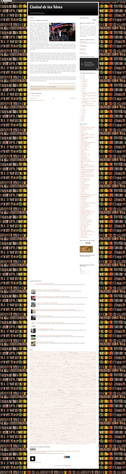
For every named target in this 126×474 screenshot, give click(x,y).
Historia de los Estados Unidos (58, 391)
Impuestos (42, 396)
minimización (94, 409)
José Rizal (54, 401)
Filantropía (52, 383)
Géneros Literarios (37, 386)
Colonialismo (41, 364)
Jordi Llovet (82, 399)
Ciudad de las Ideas (46, 6)
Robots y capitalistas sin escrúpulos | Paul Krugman (45, 341)
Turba (35, 441)
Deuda (35, 374)
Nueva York (52, 416)
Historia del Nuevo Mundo (85, 391)
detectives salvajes (90, 372)
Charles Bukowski (35, 361)
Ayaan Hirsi (79, 356)
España (92, 378)
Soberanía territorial (87, 435)
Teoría (62, 437)
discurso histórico (42, 375)
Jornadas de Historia (41, 401)
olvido (92, 416)
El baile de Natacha (40, 377)
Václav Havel (53, 442)
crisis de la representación (80, 367)
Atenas (88, 355)
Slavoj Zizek (76, 435)
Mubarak (85, 412)
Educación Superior (90, 376)
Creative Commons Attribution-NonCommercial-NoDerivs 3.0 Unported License (65, 451)
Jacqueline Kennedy (73, 398)
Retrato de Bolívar (39, 430)
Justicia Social (49, 402)
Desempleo (77, 372)
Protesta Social (56, 425)
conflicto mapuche (57, 365)
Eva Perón (94, 381)
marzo (83, 110)
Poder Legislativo (58, 422)
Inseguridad (42, 397)
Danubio (57, 370)
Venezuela (57, 442)
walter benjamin (64, 443)
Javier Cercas (89, 398)
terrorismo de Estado (76, 437)
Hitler (45, 393)
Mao (38, 407)
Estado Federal (82, 380)
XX (87, 443)
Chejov (56, 361)
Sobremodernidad (33, 436)
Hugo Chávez (64, 393)
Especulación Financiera (50, 380)
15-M (39, 351)
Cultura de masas (91, 369)
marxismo (76, 407)
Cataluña (86, 360)
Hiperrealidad (44, 390)
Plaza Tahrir (34, 422)
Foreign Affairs (83, 152)
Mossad (45, 412)
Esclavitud (55, 378)
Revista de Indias (84, 218)
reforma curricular (33, 428)
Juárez (92, 401)
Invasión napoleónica (93, 397)
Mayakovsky (42, 408)
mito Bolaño (49, 411)
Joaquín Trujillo (82, 45)
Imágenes (68, 395)
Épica (40, 378)
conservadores (94, 365)
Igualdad (39, 395)
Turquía (37, 441)
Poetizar (81, 422)
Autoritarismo (75, 356)
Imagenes (58, 88)
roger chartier (94, 431)
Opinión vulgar (37, 417)
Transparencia (88, 440)
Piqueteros (93, 420)
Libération (83, 191)
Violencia (31, 443)
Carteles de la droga (73, 360)
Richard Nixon (57, 431)
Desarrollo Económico (53, 372)
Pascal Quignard (42, 419)
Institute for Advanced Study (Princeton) (88, 169)
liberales (76, 403)
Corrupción (31, 367)
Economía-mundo (49, 376)
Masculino (79, 407)
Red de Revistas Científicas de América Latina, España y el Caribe (88, 212)
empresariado (84, 377)
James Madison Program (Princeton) (87, 170)
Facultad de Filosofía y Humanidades (62, 382)
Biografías (84, 357)
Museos (50, 413)
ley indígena (56, 403)
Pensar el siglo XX (40, 420)
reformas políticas (52, 428)
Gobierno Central (76, 386)
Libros (75, 405)
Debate (81, 370)
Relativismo (37, 429)
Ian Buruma (83, 393)
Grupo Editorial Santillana (85, 160)
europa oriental (83, 381)
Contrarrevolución (85, 366)
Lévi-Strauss (53, 403)
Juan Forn (72, 401)
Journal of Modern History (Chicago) (87, 174)
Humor (80, 393)
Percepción (45, 420)
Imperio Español (35, 396)
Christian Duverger (74, 361)
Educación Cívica (78, 376)
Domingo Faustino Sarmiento (74, 375)
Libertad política (64, 405)
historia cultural (71, 390)
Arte (59, 355)
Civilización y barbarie (55, 363)
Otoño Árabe (67, 417)
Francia (89, 383)
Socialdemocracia (39, 436)
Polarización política (85, 422)
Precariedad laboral (84, 423)
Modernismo (69, 411)
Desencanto (80, 372)
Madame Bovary (78, 406)
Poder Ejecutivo (53, 422)
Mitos (55, 411)
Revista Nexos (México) (85, 222)
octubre (83, 83)
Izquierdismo (68, 398)
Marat (43, 407)
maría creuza (58, 407)
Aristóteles (52, 355)
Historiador (83, 392)
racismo (95, 425)
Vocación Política (51, 443)
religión (40, 429)
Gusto (40, 388)
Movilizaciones (48, 412)
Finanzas (67, 383)
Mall (85, 406)
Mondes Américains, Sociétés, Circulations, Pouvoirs (86, 196)
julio (83, 88)
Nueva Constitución (43, 416)
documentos (63, 375)
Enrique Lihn (35, 378)
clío (92, 363)
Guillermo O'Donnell (36, 388)
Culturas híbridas (39, 370)
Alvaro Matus (91, 352)
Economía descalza (32, 376)
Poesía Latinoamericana (73, 422)
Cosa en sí (40, 367)
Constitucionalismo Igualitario (57, 366)
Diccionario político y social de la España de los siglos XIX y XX (53, 374)
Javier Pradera (35, 399)
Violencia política (35, 443)
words (81, 443)
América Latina (32, 354)
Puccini (69, 425)
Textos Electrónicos (82, 437)
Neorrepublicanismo (54, 414)
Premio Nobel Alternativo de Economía (48, 424)
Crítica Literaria (62, 369)
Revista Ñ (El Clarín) (84, 227)
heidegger (66, 388)
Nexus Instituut (83, 201)
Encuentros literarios (93, 377)
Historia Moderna (50, 392)
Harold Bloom (50, 388)
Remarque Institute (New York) (86, 214)
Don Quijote (80, 375)
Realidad (47, 426)
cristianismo (46, 369)
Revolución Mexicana (89, 430)
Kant (54, 402)
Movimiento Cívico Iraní (64, 412)
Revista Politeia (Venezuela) (86, 224)
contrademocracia (80, 366)
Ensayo (38, 378)
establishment (56, 380)
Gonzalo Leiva (87, 386)
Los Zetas (53, 406)
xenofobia (83, 443)
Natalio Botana (74, 413)
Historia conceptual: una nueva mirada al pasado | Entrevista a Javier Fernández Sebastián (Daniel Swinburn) (55, 309)
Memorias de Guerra (79, 408)
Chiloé (69, 361)
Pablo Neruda (79, 417)
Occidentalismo (65, 416)
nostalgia (91, 414)
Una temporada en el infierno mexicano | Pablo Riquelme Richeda (48, 289)
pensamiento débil (34, 420)
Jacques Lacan (78, 398)
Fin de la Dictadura (62, 383)
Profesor (37, 425)
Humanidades (72, 393)
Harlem (47, 388)
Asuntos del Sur (83, 130)
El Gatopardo (52, 377)
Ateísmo (85, 355)
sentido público (54, 434)
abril (83, 108)
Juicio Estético (37, 402)
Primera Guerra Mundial (78, 424)
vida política (88, 442)
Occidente (74, 416)
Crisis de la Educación (70, 367)
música (53, 413)
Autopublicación (69, 356)
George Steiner (51, 386)
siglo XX (92, 434)
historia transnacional (78, 392)
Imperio (31, 396)
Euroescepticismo (62, 381)
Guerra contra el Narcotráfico (80, 387)
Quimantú (86, 425)
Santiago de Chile (80, 432)
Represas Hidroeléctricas (52, 429)
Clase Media (62, 363)
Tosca (35, 440)
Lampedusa (92, 402)
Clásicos (73, 363)
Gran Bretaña (37, 387)
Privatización (84, 424)
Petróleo (72, 420)
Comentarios (83, 273)
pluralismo (38, 422)
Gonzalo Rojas (91, 386)
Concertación (38, 365)
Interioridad (85, 397)
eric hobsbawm (51, 378)
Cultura (83, 369)
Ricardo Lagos (48, 431)
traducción (50, 440)
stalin (78, 436)
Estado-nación (90, 380)
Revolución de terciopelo (77, 430)
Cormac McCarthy (91, 366)
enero (83, 113)
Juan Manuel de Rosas (82, 401)
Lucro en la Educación (59, 406)
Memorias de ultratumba (85, 408)
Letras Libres (83, 190)
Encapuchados (88, 377)
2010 (82, 115)
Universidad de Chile (84, 237)
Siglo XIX (88, 434)
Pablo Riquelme (82, 48)
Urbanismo (39, 442)
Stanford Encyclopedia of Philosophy (87, 231)
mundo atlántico (40, 413)
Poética (78, 422)
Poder (43, 422)
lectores (31, 403)
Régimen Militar (57, 428)
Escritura (77, 378)
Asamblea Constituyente (70, 355)
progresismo (40, 425)
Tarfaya (45, 437)
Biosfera (87, 357)
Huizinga (68, 393)
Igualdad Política (52, 395)
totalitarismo (38, 440)
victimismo (74, 442)
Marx (73, 407)
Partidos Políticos (88, 418)
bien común (74, 357)
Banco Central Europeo (87, 356)
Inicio (54, 98)
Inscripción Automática (36, 397)
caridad (39, 360)
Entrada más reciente (34, 98)
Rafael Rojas (32, 426)
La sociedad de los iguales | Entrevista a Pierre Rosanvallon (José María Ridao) (50, 322)
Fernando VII (34, 383)
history (38, 393)
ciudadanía (39, 363)
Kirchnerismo (70, 402)
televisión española (55, 437)
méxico (50, 409)
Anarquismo (49, 354)
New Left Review (84, 198)
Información (86, 396)
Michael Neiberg (59, 409)
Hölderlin (49, 393)
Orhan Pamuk (51, 417)
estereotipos (40, 381)
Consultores (64, 366)
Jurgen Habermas (41, 402)
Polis (95, 422)
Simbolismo (31, 435)
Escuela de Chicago (83, 378)
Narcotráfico (67, 413)
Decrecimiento (84, 370)
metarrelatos (47, 409)
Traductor (55, 440)
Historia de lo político (49, 391)
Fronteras (54, 384)
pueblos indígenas (72, 425)
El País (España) (83, 148)
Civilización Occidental (48, 363)
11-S (37, 351)
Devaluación (38, 374)
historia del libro (79, 391)
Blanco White (94, 357)
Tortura (33, 440)
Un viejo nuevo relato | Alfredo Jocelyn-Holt (89, 96)
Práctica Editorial (74, 423)
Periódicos (48, 420)
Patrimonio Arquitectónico (58, 419)
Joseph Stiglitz (64, 401)
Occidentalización (69, 416)
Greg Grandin (55, 387)
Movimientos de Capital (72, 412)
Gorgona (33, 387)
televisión (35, 89)
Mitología (52, 411)
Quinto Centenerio (91, 425)
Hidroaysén (92, 388)
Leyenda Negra (61, 403)
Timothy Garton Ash (64, 438)
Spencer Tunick (74, 436)
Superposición (35, 437)
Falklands (69, 382)
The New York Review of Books (86, 234)
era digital (47, 378)
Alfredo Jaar (83, 125)
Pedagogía (80, 419)
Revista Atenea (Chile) (85, 215)
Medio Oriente (58, 408)
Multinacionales (94, 412)
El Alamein (35, 377)
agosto (83, 86)
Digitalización (80, 374)
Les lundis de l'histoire (85, 188)
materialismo (89, 407)
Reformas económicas (45, 428)
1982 (43, 351)
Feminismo (87, 382)
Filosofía (58, 383)
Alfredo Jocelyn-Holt (73, 353)
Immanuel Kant (76, 395)
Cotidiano (51, 367)
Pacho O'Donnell (88, 417)
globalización (71, 386)
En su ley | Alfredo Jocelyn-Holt (87, 103)
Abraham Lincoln (62, 351)
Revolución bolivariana (57, 430)
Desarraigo (43, 372)
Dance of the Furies (53, 370)
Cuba (79, 369)
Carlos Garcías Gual (65, 360)
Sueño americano (91, 436)
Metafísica (43, 409)
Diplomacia (84, 374)
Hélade (70, 388)
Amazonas (94, 352)
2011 (82, 78)
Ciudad (31, 363)
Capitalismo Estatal (32, 360)
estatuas (37, 381)
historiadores (87, 392)
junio (83, 89)
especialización (36, 380)
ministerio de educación (33, 411)
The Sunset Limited (87, 437)
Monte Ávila (42, 412)
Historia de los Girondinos (66, 391)
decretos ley (88, 370)
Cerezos (95, 360)
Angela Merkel (63, 354)
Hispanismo (53, 390)
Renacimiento (47, 429)
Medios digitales (63, 408)
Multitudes (31, 413)
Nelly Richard (94, 413)
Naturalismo (82, 413)
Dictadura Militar (70, 374)
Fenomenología (91, 382)
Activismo (78, 351)
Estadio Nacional (67, 380)
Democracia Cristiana (40, 371)
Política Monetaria (35, 423)
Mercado (94, 408)
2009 (82, 117)
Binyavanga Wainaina (79, 357)
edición (57, 376)
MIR (44, 411)
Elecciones (61, 377)
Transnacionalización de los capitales (80, 440)
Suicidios (95, 436)
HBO (54, 388)
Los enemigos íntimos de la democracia (38, 406)
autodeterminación (53, 356)
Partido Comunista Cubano (79, 418)
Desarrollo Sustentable (71, 372)
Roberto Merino (81, 431)
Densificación (75, 371)
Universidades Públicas (33, 442)
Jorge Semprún (36, 401)
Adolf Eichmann (86, 351)
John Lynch (66, 399)
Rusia (48, 432)
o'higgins (55, 416)
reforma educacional (39, 428)
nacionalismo (56, 413)
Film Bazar (83, 151)
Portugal (56, 423)
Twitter (40, 441)
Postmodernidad (68, 423)
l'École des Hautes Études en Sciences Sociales (87, 177)
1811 (40, 351)
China (71, 361)
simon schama (45, 435)
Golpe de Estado (82, 386)
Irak (38, 398)
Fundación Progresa (84, 157)
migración (73, 409)
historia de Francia (36, 391)
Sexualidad (76, 434)
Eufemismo (56, 381)
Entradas (83, 271)
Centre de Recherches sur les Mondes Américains (87, 135)
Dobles (55, 375)
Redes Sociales (83, 426)
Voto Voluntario (56, 443)
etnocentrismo (52, 381)
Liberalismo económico (86, 403)
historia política (62, 392)
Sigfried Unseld (84, 434)
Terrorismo (39, 89)
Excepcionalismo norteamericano (38, 382)
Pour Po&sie (83, 208)
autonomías (65, 356)
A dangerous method (49, 351)
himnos (34, 390)
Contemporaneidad (75, 366)
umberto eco (52, 441)
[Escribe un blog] (51, 86)
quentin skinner (80, 425)
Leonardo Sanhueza (48, 403)
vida (81, 442)
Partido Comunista (71, 418)
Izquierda (64, 398)
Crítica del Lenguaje (57, 369)
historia (60, 390)
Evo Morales (31, 382)
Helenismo (72, 388)
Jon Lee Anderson (78, 399)
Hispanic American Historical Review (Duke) (87, 162)
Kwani (73, 402)
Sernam (71, 434)
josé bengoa (45, 401)
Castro (84, 360)
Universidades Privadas (92, 441)
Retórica (36, 430)
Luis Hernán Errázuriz (72, 406)
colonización (48, 364)
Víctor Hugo (78, 442)
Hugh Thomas (60, 393)
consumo (71, 366)
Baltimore (82, 356)
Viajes (72, 442)
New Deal (61, 414)
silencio (95, 434)
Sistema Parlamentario (70, 435)
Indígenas (68, 396)
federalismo (75, 382)
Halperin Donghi (43, 388)
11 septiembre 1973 (33, 351)
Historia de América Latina (78, 390)
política (31, 423)
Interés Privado (77, 397)
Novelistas (38, 416)
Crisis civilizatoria (62, 367)
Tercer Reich (65, 437)
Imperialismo (88, 395)
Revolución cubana (64, 430)
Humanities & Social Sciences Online (87, 165)
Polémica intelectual (91, 422)
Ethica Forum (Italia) (84, 149)
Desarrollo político (65, 372)
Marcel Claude (50, 407)
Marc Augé (46, 407)
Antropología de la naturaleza (91, 354)
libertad (42, 404)
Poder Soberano (63, 422)
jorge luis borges (94, 399)
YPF (88, 443)
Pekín (91, 419)
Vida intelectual (84, 442)
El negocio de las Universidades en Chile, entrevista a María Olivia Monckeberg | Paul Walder (53, 296)
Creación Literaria (56, 367)
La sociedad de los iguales (84, 402)
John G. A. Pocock (59, 399)
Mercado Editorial (33, 409)
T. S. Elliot (42, 437)
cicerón (78, 361)
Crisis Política (42, 369)
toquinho (31, 440)
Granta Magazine (84, 158)
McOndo (45, 408)
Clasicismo (70, 363)
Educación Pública (84, 376)
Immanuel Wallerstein (81, 395)
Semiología (39, 434)
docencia (57, 375)
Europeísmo (87, 381)
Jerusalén (43, 399)
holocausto (55, 393)
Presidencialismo (64, 424)
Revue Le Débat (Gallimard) (86, 230)
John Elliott (54, 399)
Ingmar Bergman (93, 396)
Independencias (59, 396)
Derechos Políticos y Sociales (37, 372)
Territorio (68, 437)
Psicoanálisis (60, 425)
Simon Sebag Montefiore (50, 435)
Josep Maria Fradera (59, 401)
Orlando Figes (58, 417)
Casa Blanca (78, 360)
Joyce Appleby (68, 401)
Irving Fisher (44, 398)
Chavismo (48, 361)
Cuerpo (81, 369)
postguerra (64, 423)
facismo (56, 382)
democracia (34, 371)
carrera (69, 360)
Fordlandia (83, 383)
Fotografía (86, 383)
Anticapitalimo (71, 354)
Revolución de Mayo (70, 430)
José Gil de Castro (49, 401)
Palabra (48, 418)
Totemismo (42, 440)
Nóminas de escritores (87, 414)
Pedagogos (83, 419)
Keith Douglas (57, 402)
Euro (59, 381)
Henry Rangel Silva (81, 388)
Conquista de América (83, 365)
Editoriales (62, 376)
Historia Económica (33, 392)
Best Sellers (62, 357)
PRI (68, 424)
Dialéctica (41, 374)
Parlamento (61, 418)
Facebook (52, 382)
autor (72, 356)
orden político (41, 417)
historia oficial (55, 392)
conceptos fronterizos (33, 365)
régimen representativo (69, 428)
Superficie (31, 437)
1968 (42, 351)
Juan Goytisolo (76, 401)
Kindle (66, 402)
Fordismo (80, 383)
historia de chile (85, 390)
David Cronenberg (77, 370)
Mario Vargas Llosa (63, 407)
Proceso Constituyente (90, 424)
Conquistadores (89, 365)
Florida (75, 383)
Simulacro (32, 89)
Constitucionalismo (50, 366)
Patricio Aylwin (47, 419)
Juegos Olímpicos (32, 402)
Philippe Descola (79, 420)
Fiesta (44, 383)
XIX (85, 443)
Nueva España (48, 416)
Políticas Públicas (47, 423)
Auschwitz (37, 356)
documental (60, 375)
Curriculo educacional (45, 370)
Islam (51, 398)
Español (95, 378)
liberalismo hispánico (92, 403)
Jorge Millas (31, 401)
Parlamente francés (56, 418)
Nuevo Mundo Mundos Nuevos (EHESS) (88, 203)
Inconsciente (46, 396)
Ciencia (81, 361)
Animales (67, 354)
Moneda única (35, 412)
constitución (37, 366)
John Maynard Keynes (72, 399)
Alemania (61, 353)
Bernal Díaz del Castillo (56, 357)
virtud (43, 443)
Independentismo (64, 396)
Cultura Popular (34, 370)
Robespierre (90, 431)
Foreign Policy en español (85, 154)
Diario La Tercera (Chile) (85, 146)
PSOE (67, 425)
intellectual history (67, 397)
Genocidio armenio (46, 386)
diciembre (84, 79)
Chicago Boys (59, 361)
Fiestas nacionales (47, 383)
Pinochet (90, 420)
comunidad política (82, 364)
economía (94, 375)
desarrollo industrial (59, 372)
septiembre (84, 84)
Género (33, 386)
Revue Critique (83, 228)
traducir (53, 440)
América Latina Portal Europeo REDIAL (88, 127)
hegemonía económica (62, 388)
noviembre (84, 81)
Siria (60, 435)
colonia (37, 364)
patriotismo (63, 419)
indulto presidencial (81, 396)
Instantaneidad (46, 397)
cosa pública (44, 367)
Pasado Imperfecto (37, 419)
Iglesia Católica (35, 395)
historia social (72, 392)
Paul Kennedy (67, 419)
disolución (46, 375)
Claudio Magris (79, 363)
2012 (82, 76)
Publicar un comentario (36, 95)
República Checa (72, 429)
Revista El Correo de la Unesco (86, 220)
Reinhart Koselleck (75, 428)
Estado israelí (86, 380)
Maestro (82, 406)
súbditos (83, 436)
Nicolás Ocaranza (83, 41)
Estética (43, 381)
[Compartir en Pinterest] (55, 86)
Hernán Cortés (86, 388)
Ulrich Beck (49, 441)
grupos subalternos (59, 387)
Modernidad (65, 411)
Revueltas (44, 431)
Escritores (74, 378)
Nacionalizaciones (62, 413)
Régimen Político (62, 428)
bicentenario (70, 357)
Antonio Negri (80, 354)
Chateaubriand (45, 361)
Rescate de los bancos (88, 429)
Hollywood (52, 393)
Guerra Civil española (72, 387)
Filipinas (55, 383)
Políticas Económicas (42, 423)
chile (66, 361)
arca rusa (39, 355)
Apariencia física (32, 355)
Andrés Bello (54, 354)
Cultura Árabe (87, 369)
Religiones (43, 429)
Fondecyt (77, 383)
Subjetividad (86, 436)
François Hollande (93, 383)
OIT (83, 416)
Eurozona (91, 381)
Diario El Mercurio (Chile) (85, 144)
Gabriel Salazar (84, 385)
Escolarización (68, 378)
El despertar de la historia (46, 377)
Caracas (37, 360)
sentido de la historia (49, 434)
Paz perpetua (76, 419)
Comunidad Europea (67, 364)
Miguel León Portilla (84, 409)
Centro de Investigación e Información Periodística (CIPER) (87, 137)
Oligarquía (89, 416)
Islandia (56, 398)
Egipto (95, 376)
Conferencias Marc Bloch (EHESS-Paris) (88, 142)
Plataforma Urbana (84, 207)
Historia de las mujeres (42, 391)
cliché (87, 363)
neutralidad (58, 414)
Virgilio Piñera (40, 443)
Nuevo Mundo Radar (84, 204)
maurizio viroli (34, 408)
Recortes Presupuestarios (67, 426)
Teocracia (60, 437)
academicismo (70, 351)
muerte (88, 412)
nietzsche (74, 414)
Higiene (95, 388)
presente (60, 424)
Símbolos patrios (35, 435)
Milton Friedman (89, 409)
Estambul (34, 381)
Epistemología (44, 378)
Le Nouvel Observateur (85, 185)
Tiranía (75, 438)
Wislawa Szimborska (77, 443)
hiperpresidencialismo (39, 390)
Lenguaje (43, 403)
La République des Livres (85, 178)
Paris (52, 418)
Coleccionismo (34, 364)
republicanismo (78, 429)
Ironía (42, 398)
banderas (31, 357)
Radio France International (85, 210)
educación (73, 376)
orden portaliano (46, 417)
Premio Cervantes (91, 423)
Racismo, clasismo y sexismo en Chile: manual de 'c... (89, 99)
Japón (86, 398)
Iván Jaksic (61, 398)
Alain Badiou (41, 352)
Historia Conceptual (65, 390)
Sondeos (71, 436)
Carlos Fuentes (54, 360)
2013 (82, 75)
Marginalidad (54, 407)
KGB (64, 402)
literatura (78, 405)
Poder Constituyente (48, 422)
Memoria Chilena (84, 193)
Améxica (42, 354)
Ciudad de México (34, 363)
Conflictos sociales (63, 365)
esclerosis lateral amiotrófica (61, 378)
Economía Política (38, 376)
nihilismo (77, 414)
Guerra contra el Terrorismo (52, 88)
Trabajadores (46, 440)
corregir (95, 366)
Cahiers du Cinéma (84, 133)
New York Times (84, 200)
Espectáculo (40, 88)
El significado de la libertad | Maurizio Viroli (88, 106)
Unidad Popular (65, 441)
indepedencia (50, 396)
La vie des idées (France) (85, 180)
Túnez (33, 441)
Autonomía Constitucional (59, 356)
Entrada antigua (72, 98)
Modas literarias (61, 411)
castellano (81, 360)
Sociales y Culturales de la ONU (47, 436)
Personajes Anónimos (62, 420)
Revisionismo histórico (46, 430)
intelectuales (62, 397)
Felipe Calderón (79, 382)
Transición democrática (65, 440)
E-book (89, 375)
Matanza (66, 88)
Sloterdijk (79, 435)
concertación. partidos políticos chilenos (47, 365)
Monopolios (38, 412)
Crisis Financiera (37, 369)
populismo (53, 423)
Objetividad (58, 416)
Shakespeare (80, 434)
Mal (63, 88)
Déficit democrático (93, 370)
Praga (81, 423)
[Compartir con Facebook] (53, 86)
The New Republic (84, 233)
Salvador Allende (62, 432)
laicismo (90, 402)
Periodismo (52, 420)
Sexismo (73, 434)
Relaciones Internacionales (92, 428)
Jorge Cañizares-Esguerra (87, 399)
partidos (84, 418)
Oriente (55, 417)
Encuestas (31, 378)
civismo (59, 363)
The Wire (92, 437)
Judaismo (95, 401)
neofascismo (43, 414)
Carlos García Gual (59, 360)
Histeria (56, 390)
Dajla (49, 370)
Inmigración (31, 397)
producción (94, 424)
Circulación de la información (92, 361)
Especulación (44, 380)
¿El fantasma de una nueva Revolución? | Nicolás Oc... (89, 93)
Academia (66, 351)
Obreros (61, 416)
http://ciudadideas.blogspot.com (58, 453)
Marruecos (71, 407)
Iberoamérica (87, 393)
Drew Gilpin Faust (85, 375)
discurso (31, 375)
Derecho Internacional (90, 371)
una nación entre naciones (58, 441)
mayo (83, 91)
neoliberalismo (48, 414)
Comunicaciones (60, 364)
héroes (89, 388)
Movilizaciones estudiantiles (56, 412)
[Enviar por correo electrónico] (50, 86)
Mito (46, 411)
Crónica (66, 369)
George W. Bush (56, 386)
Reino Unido (80, 428)
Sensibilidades (44, 434)
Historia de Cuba (91, 390)
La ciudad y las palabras (77, 402)
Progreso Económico (48, 425)
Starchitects (80, 436)
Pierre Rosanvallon (85, 420)
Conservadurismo (32, 366)
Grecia (51, 387)
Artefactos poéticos (63, 355)
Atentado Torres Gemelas (92, 355)
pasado (34, 419)
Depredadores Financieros (80, 371)
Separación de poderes (60, 434)
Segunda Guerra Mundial (34, 434)
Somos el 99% (68, 436)
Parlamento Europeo (65, 418)
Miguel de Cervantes (78, 409)
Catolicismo (89, 360)
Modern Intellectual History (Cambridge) (88, 194)
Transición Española (72, 440)
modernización (73, 411)
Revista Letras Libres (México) (86, 221)
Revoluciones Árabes (40, 431)
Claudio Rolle (84, 363)
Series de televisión (67, 434)
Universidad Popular (85, 441)
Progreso (44, 425)
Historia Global (38, 392)
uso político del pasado (45, 442)
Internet (89, 397)
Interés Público (82, 397)
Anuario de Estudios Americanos (86, 128)
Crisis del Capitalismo (90, 367)
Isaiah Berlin (48, 398)
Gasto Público (92, 384)
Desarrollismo (47, 372)
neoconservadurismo (38, 414)
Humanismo (77, 393)
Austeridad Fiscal (47, 356)
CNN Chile (83, 139)
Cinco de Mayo (84, 361)
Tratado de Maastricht (93, 440)
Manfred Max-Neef (91, 406)
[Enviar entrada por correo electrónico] (48, 86)
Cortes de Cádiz (35, 367)
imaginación (71, 395)
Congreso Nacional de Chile (70, 365)
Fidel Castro (41, 383)
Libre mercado (71, 404)
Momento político (82, 411)
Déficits (31, 371)
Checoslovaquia (52, 361)
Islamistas (53, 398)
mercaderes (91, 408)
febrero (83, 112)
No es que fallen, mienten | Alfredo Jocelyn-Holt (44, 283)
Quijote (84, 425)
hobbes (47, 393)
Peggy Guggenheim (87, 419)
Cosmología (48, 367)
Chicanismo (63, 361)
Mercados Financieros (39, 409)
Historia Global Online (85, 163)
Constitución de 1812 (43, 366)
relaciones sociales (33, 429)
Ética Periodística (47, 381)
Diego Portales (75, 374)
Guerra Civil (66, 387)
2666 (45, 351)
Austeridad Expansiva (42, 356)
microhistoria (69, 409)
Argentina (45, 355)
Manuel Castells (34, 407)
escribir (71, 378)
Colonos (51, 364)
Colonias (44, 364)
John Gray (63, 399)
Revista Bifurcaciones (85, 217)
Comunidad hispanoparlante (75, 364)
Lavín (95, 402)
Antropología (85, 354)
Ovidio (71, 417)
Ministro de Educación (40, 411)
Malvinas (87, 406)
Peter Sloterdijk (68, 420)
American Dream (38, 354)
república (68, 429)
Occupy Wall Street (79, 416)
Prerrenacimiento (56, 424)
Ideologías (31, 395)
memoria (68, 408)
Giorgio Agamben (66, 386)
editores (59, 376)
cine (87, 361)
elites (70, 377)
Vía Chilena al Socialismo (67, 442)
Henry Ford (76, 388)
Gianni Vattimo (61, 386)
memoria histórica (73, 408)
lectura (34, 403)
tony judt (94, 438)
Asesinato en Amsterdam (80, 355)
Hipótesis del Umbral (49, 390)
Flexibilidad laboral (71, 383)
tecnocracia (48, 437)
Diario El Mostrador (84, 145)
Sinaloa (59, 435)
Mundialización (36, 413)
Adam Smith (81, 351)
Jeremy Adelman (39, 399)
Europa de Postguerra (72, 381)
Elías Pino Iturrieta (66, 377)
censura (93, 360)
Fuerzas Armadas (65, 384)
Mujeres (90, 412)
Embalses (72, 377)
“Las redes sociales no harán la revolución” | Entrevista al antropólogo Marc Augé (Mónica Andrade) (54, 335)
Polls (51, 423)
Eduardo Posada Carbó (68, 376)
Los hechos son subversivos (48, 406)
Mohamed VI (78, 411)
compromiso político (55, 364)
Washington (68, 443)
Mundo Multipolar (46, 413)
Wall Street (60, 443)
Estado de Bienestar (75, 380)
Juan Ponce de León (88, 401)
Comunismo (87, 364)
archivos (42, 355)
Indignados (71, 396)
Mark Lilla (67, 407)
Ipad (37, 398)
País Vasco (42, 418)
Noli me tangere (81, 414)
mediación (48, 408)
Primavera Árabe (71, 424)
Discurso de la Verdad (35, 375)
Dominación (67, 375)
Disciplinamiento (93, 374)
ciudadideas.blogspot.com (41, 452)
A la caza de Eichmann (55, 351)
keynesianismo (61, 402)
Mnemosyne (57, 411)
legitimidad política (38, 403)
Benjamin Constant (50, 357)
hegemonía (56, 388)
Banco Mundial (93, 356)
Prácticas (78, 423)
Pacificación (92, 417)
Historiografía (34, 393)
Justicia (45, 402)
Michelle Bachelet (64, 409)
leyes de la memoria (66, 403)
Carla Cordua (45, 360)
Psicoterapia (64, 425)
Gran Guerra (46, 387)
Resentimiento (94, 429)
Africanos (90, 351)
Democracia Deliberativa (48, 371)
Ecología (91, 375)
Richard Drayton (52, 431)
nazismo (85, 413)
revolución (52, 430)
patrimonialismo (52, 419)
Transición (58, 440)
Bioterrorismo (90, 357)
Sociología (57, 436)
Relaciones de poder (85, 428)
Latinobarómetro (84, 181)
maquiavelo (40, 407)
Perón (55, 420)
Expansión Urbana (48, 382)
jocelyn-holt (51, 399)
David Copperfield (72, 370)
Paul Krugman (71, 419)
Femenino (83, 382)
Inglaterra (90, 396)
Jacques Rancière (82, 398)
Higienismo (31, 390)
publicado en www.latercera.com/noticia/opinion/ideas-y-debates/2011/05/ (62, 83)
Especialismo (32, 380)
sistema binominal (64, 435)
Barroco (38, 357)
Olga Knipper (86, 416)
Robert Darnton (66, 431)
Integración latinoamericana (55, 397)
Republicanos (83, 429)
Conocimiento (77, 365)
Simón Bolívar (40, 435)
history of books (41, 393)
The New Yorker (83, 236)
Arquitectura (56, 355)
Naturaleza (78, 413)
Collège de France (84, 141)
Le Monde (82, 183)
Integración (49, 397)
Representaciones (58, 429)
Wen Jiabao (72, 443)
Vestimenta (61, 442)
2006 (82, 120)
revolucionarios (34, 431)
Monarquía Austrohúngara (89, 411)
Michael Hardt (54, 409)
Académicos (74, 351)
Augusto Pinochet (32, 356)
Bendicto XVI (42, 357)
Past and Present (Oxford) (85, 205)
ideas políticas (91, 393)
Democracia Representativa (68, 371)
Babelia (82, 131)
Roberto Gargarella (76, 431)
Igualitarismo (57, 395)
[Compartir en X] (52, 86)
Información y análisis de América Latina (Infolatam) (88, 167)
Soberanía (82, 435)
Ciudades (42, 363)
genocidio (41, 386)
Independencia (54, 396)
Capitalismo (93, 359)
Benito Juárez (46, 357)
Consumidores (68, 366)
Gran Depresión (41, 387)
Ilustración (62, 395)
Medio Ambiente (52, 408)
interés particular (72, 397)
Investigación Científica (33, 398)
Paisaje (45, 418)
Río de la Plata (61, 431)
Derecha (85, 371)
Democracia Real (61, 371)
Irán (39, 398)
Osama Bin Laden (70, 88)
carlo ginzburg (49, 360)
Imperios (61, 88)
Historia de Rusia (73, 391)
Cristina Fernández (51, 369)
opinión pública (32, 417)
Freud (44, 384)
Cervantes (31, 361)
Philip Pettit (75, 420)
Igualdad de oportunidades (44, 395)
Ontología (94, 416)
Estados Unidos (45, 88)
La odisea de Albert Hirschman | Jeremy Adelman (45, 328)
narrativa (70, 413)
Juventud (52, 402)
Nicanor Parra (70, 414)
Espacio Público (88, 378)
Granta (49, 387)
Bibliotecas (66, 357)
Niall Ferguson (65, 414)
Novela (36, 416)
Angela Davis (58, 354)
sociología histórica (62, 436)
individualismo (76, 396)
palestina (50, 418)
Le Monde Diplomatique (85, 184)
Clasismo (75, 363)
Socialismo (54, 436)
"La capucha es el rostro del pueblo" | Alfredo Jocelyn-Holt (46, 302)
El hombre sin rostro (57, 377)
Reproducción (63, 429)
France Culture (83, 155)
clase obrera (66, 363)
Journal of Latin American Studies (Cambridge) (87, 173)
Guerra (63, 387)
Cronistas (76, 369)
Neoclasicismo (32, 414)
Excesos (44, 382)
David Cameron (66, 370)
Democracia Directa (55, 371)
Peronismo (57, 420)
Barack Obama (36, 88)
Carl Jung (41, 360)
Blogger (69, 465)
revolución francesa (83, 430)
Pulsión (77, 425)
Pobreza (41, 422)
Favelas (72, 382)
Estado (71, 380)
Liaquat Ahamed (72, 403)
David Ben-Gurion (61, 370)
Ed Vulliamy (54, 376)
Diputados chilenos (88, 374)
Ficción (37, 383)
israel (58, 398)
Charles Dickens (40, 361)
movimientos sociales (79, 412)
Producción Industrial (33, 425)
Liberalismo (80, 403)
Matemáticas (85, 407)
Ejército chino (32, 377)
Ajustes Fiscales (93, 351)
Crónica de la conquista (71, 369)
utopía (50, 442)
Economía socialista (44, 376)
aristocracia (49, 355)
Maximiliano (38, 408)
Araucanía (36, 355)
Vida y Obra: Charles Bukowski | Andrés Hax (44, 315)
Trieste (31, 441)
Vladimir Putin (47, 443)
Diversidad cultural (51, 375)
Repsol (66, 429)
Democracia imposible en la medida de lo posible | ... (89, 101)
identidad (94, 393)
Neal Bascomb (89, 413)
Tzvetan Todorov (44, 441)
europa (66, 381)
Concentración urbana (93, 364)
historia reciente (67, 392)
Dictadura (65, 374)
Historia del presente (93, 391)
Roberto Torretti (86, 431)
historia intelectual (44, 392)
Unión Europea (71, 441)
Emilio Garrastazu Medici (77, 377)
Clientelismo (90, 363)
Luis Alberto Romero (66, 406)
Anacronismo (46, 354)
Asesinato (75, 355)
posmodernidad (60, 423)
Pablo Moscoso (82, 52)
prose (52, 425)
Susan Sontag (39, 437)
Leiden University (84, 187)
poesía (67, 422)
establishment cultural (61, 380)
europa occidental (78, 381)
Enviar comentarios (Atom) (39, 100)
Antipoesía (76, 354)
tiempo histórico (55, 438)
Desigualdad (84, 372)
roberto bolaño (71, 431)
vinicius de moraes (93, 442)
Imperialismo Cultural (93, 395)
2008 (82, 119)
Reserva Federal (32, 430)
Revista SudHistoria (84, 225)
